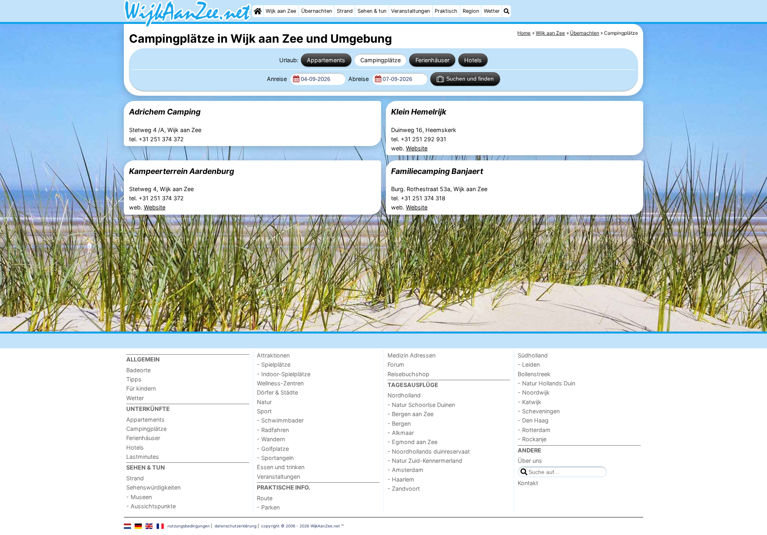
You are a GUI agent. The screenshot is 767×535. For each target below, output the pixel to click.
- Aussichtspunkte (151, 506)
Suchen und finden (470, 78)
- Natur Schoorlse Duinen (421, 404)
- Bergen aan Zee (410, 414)
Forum (395, 364)
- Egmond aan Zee (412, 441)
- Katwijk (529, 402)
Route (264, 498)
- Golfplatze (273, 448)
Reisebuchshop (408, 374)
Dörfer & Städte (277, 392)
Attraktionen (273, 355)
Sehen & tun (372, 11)
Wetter (492, 11)
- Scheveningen (539, 411)
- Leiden (529, 364)
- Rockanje (532, 439)
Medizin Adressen (411, 355)
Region (471, 11)
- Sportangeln (275, 457)
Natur (264, 402)
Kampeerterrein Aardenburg (181, 171)
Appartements (326, 60)
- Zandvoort (403, 488)
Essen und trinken (280, 467)
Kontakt (528, 483)
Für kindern (141, 388)
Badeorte (138, 370)
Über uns (530, 460)
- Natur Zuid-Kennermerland (424, 460)
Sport (264, 411)
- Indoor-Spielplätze (283, 374)
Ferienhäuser (432, 60)
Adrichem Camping (165, 111)
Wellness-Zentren (280, 383)
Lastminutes (142, 456)
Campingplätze (380, 60)
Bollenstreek (534, 374)
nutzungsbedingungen (188, 525)
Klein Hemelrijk (418, 111)
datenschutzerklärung (235, 525)
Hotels (473, 60)
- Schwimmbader (280, 420)
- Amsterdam (405, 469)
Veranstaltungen (410, 11)
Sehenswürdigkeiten (153, 487)
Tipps (133, 379)
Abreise (359, 78)
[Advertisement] (363, 273)
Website (416, 148)
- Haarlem (400, 479)
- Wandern (271, 439)
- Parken (268, 507)
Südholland (533, 355)
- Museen (139, 497)
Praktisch (446, 11)
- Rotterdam (534, 429)
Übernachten (316, 11)
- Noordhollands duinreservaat (428, 451)
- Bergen (399, 423)
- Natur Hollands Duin (546, 383)
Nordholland (404, 395)
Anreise (277, 78)
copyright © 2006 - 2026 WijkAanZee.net (300, 525)
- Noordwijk (534, 392)
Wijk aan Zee (281, 11)
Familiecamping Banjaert (437, 171)
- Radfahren (273, 429)
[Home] (257, 11)
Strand (345, 11)
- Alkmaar (400, 432)
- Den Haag (533, 420)
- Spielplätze (273, 364)
